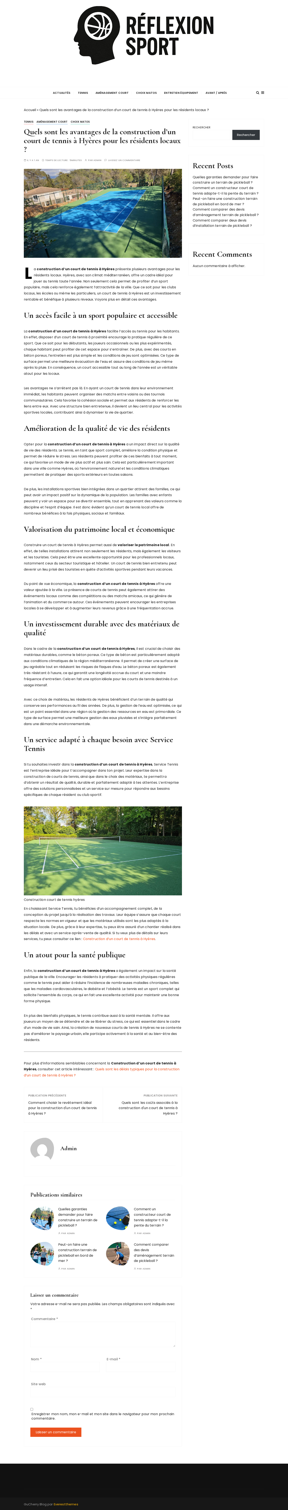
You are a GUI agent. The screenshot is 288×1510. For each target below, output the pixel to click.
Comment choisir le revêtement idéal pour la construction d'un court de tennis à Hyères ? (62, 1108)
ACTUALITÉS (62, 93)
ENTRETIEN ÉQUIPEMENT (181, 93)
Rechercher (202, 127)
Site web (38, 1384)
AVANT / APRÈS (216, 93)
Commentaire (44, 1319)
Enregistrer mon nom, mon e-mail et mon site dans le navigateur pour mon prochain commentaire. (102, 1416)
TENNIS (83, 93)
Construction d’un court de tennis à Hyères (119, 938)
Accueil (30, 109)
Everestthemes (66, 1504)
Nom (36, 1359)
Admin (97, 160)
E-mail (113, 1359)
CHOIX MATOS (146, 93)
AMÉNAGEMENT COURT (112, 93)
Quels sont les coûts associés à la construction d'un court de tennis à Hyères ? (148, 1108)
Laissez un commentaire (124, 160)
